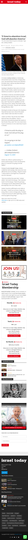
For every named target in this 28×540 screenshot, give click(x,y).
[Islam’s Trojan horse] (4, 365)
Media (3, 513)
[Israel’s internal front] (4, 484)
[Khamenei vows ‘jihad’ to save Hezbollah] (4, 505)
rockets (11, 528)
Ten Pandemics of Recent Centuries (15, 523)
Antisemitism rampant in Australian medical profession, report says (15, 497)
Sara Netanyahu (13, 520)
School (3, 523)
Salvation (19, 515)
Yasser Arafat (10, 513)
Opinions (9, 364)
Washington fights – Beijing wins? (14, 370)
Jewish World (10, 495)
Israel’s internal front (12, 484)
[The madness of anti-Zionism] (4, 501)
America (13, 47)
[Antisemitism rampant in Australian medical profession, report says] (4, 496)
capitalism (13, 515)
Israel (6, 49)
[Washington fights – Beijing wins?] (4, 369)
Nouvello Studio (18, 534)
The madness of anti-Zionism (14, 392)
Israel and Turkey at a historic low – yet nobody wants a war (16, 375)
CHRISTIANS (8, 47)
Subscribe (4, 472)
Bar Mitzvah (15, 525)
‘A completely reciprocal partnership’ (14, 253)
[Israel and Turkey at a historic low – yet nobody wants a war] (4, 374)
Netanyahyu (5, 520)
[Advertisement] (14, 19)
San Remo (18, 518)
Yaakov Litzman (11, 518)
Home (2, 49)
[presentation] (23, 383)
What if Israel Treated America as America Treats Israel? (14, 237)
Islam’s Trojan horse (11, 365)
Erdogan (17, 513)
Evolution (4, 525)
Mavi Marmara (5, 515)
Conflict (9, 504)
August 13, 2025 (9, 155)
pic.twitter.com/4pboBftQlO (13, 145)
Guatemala (5, 528)
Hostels (4, 518)
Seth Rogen (21, 520)
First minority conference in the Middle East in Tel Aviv (14, 222)
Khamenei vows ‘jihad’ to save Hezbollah (16, 505)
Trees (9, 525)
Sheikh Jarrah (23, 525)
